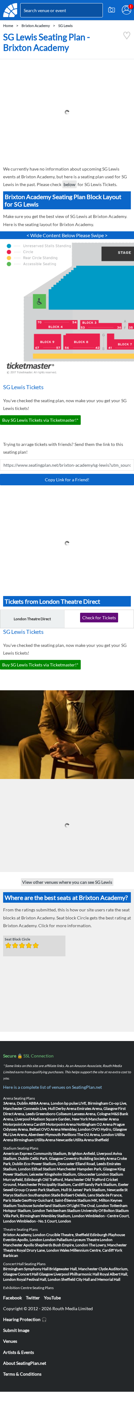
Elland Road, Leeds (90, 1163)
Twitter (33, 1297)
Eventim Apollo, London (22, 1239)
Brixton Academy (36, 25)
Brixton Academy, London (24, 1234)
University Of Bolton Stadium (105, 1210)
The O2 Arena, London (95, 1134)
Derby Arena (65, 1108)
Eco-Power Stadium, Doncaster (49, 1163)
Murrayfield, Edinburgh (22, 1179)
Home (8, 25)
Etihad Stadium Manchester (53, 1169)
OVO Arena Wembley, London (66, 1129)
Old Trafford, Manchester (63, 1179)
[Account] (126, 10)
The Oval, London (94, 1205)
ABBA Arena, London (46, 1103)
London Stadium (109, 1174)
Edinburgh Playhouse (107, 1234)
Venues (10, 1341)
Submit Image (16, 1330)
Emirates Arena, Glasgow (97, 1108)
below (69, 184)
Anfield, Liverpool (97, 1153)
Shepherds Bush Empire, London (61, 1245)
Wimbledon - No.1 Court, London (44, 1221)
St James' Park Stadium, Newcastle (96, 1189)
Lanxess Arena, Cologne (91, 1113)
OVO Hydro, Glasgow (109, 1129)
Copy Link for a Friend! (67, 479)
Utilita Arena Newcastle (54, 1139)
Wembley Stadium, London (63, 1215)
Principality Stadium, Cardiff (61, 1184)
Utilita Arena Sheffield (91, 1139)
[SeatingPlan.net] (10, 10)
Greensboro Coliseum (53, 1113)
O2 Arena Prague (111, 1124)
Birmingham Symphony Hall (26, 1268)
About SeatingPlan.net (24, 1363)
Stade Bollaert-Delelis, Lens (73, 1195)
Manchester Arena (104, 1119)
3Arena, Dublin (15, 1103)
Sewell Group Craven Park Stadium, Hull (35, 1189)
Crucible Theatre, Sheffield (67, 1234)
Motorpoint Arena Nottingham (71, 1124)
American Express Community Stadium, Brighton (43, 1153)
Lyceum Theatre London (92, 1239)
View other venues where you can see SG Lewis (67, 882)
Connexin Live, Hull (39, 1108)
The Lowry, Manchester (108, 1245)
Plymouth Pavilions (60, 1134)
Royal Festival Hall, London (38, 1279)
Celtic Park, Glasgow (46, 1158)
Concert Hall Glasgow (35, 1274)
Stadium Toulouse (17, 1205)
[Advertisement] (67, 112)
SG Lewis (65, 25)
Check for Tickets (99, 617)
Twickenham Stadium (63, 1210)
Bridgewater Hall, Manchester (73, 1268)
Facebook (12, 1297)
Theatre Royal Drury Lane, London (31, 1250)
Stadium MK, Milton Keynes (99, 1200)
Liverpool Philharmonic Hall (76, 1274)
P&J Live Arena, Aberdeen (24, 1134)
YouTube (52, 1297)
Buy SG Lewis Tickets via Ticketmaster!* (40, 420)
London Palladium (58, 1239)
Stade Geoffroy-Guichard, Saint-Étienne (44, 1200)
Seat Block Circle (17, 939)
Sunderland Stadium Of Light (56, 1205)
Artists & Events (18, 1352)
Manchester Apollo (18, 1245)
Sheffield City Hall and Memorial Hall (90, 1279)
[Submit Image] (111, 10)
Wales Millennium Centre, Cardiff (87, 1250)
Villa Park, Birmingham (21, 1215)
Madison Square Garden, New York (59, 1119)
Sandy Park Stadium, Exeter (106, 1184)
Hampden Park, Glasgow (97, 1169)
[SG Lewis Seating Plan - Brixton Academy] (127, 38)
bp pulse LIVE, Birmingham (86, 1103)
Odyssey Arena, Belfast (22, 1129)
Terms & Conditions (22, 1374)
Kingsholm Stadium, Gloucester (70, 1174)
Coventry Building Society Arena (90, 1158)
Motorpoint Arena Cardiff (24, 1124)
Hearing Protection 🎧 (25, 1319)
